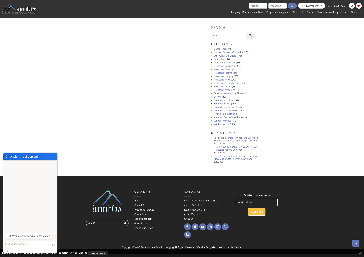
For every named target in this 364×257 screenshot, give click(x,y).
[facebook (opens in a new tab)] (187, 226)
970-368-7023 (192, 214)
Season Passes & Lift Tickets (229, 93)
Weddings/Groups (338, 12)
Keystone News (222, 79)
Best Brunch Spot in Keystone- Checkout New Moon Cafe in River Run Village (236, 157)
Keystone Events (223, 69)
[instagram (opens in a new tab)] (217, 226)
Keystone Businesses (225, 66)
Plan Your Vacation (317, 12)
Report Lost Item (143, 219)
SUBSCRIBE (257, 211)
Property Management (278, 12)
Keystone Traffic (222, 86)
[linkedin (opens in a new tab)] (210, 226)
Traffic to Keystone (224, 113)
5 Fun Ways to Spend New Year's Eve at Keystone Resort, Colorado (235, 148)
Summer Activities (223, 100)
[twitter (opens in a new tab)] (195, 226)
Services (218, 96)
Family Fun (219, 59)
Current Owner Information (229, 52)
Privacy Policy (98, 253)
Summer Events (222, 103)
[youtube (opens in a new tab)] (202, 226)
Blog (136, 200)
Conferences (221, 48)
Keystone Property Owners (228, 83)
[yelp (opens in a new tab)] (225, 226)
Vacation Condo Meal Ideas (228, 117)
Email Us (188, 219)
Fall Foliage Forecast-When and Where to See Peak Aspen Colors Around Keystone (236, 139)
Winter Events (221, 124)
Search (216, 35)
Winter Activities (222, 120)
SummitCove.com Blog (226, 110)
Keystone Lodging (223, 76)
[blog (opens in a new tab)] (187, 234)
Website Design (204, 247)
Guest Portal (140, 223)
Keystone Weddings (224, 89)
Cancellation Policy (144, 228)
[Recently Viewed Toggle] (352, 6)
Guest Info (298, 12)
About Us (356, 12)
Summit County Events (226, 107)
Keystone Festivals (224, 72)
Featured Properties (224, 62)
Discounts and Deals (253, 12)
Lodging (235, 12)
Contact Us (140, 214)
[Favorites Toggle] (359, 6)
